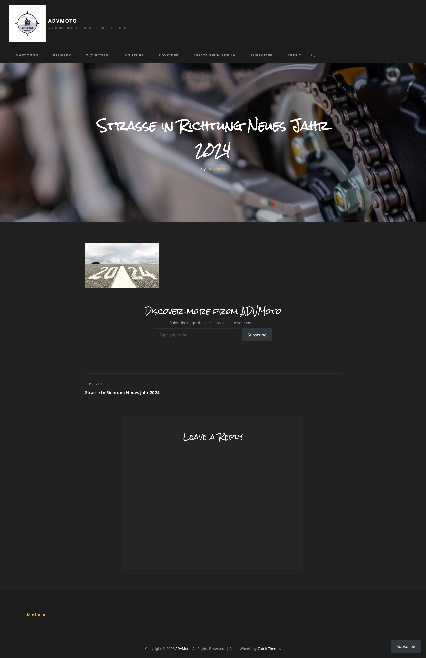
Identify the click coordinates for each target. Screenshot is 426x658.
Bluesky (62, 55)
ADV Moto (216, 168)
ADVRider (168, 55)
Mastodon (27, 55)
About (294, 55)
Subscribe (262, 55)
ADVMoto (62, 21)
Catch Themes (269, 648)
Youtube (134, 55)
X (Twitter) (98, 55)
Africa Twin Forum (214, 55)
